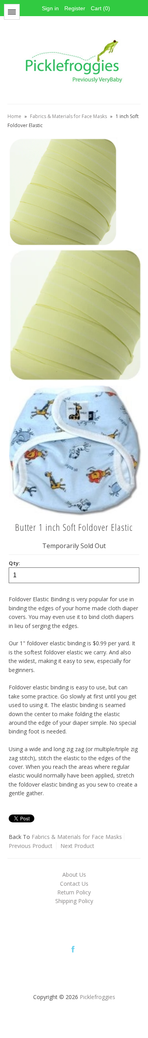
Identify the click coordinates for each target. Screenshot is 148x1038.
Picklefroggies (97, 997)
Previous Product (30, 846)
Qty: (14, 563)
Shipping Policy (74, 901)
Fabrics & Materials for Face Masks (68, 116)
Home (14, 116)
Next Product (77, 846)
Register (74, 8)
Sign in (50, 8)
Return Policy (74, 892)
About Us (74, 874)
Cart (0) (100, 8)
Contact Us (74, 883)
